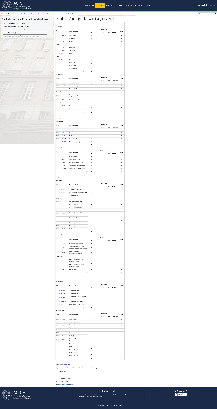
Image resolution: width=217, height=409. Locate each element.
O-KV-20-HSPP (60, 252)
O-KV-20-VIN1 (60, 293)
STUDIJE (100, 5)
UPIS (148, 5)
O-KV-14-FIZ (60, 41)
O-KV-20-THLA (61, 189)
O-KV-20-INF (60, 47)
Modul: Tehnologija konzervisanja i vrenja (16, 26)
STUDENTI (110, 5)
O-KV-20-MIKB (60, 192)
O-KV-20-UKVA (61, 260)
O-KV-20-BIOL (60, 53)
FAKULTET (89, 5)
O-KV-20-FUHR (61, 304)
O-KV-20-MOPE (61, 142)
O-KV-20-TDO (60, 165)
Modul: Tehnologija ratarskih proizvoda (14, 29)
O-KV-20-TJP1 (60, 297)
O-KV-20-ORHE (61, 86)
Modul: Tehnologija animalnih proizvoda (15, 23)
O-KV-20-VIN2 (60, 322)
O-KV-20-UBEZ (60, 265)
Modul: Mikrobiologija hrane (11, 33)
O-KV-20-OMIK (60, 159)
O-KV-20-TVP (60, 195)
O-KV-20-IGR (60, 100)
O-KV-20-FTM (60, 106)
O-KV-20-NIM (60, 109)
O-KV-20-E (59, 59)
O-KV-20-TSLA (60, 290)
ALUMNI (128, 5)
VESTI (120, 5)
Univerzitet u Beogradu (90, 395)
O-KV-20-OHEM (61, 35)
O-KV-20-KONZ (61, 162)
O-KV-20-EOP (60, 96)
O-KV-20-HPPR (60, 130)
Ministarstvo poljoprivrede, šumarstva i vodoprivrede (126, 395)
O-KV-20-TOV (60, 201)
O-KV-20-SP (59, 336)
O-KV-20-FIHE (60, 136)
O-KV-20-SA (59, 333)
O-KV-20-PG (59, 226)
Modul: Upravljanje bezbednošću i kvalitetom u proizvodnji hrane (21, 36)
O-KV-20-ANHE (61, 83)
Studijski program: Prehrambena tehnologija (39, 13)
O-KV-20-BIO (60, 133)
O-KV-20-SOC (60, 50)
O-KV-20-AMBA (61, 168)
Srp (213, 5)
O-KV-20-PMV (60, 214)
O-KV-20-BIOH (60, 156)
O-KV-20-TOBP (60, 247)
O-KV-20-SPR (60, 269)
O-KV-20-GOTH (61, 301)
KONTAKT (139, 5)
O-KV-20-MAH (60, 340)
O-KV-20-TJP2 (60, 326)
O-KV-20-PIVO (60, 319)
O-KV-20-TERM (61, 139)
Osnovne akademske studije (19, 13)
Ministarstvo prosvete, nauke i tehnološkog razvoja (91, 396)
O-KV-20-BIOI (60, 243)
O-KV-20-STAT (60, 229)
